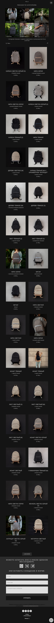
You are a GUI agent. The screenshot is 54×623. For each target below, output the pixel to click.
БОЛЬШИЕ (37, 21)
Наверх (26, 618)
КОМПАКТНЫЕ (9, 21)
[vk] (23, 611)
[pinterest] (26, 611)
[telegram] (31, 611)
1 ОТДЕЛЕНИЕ (9, 36)
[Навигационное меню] (51, 2)
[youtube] (28, 611)
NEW (36, 36)
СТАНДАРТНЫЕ (23, 21)
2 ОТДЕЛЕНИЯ (23, 36)
